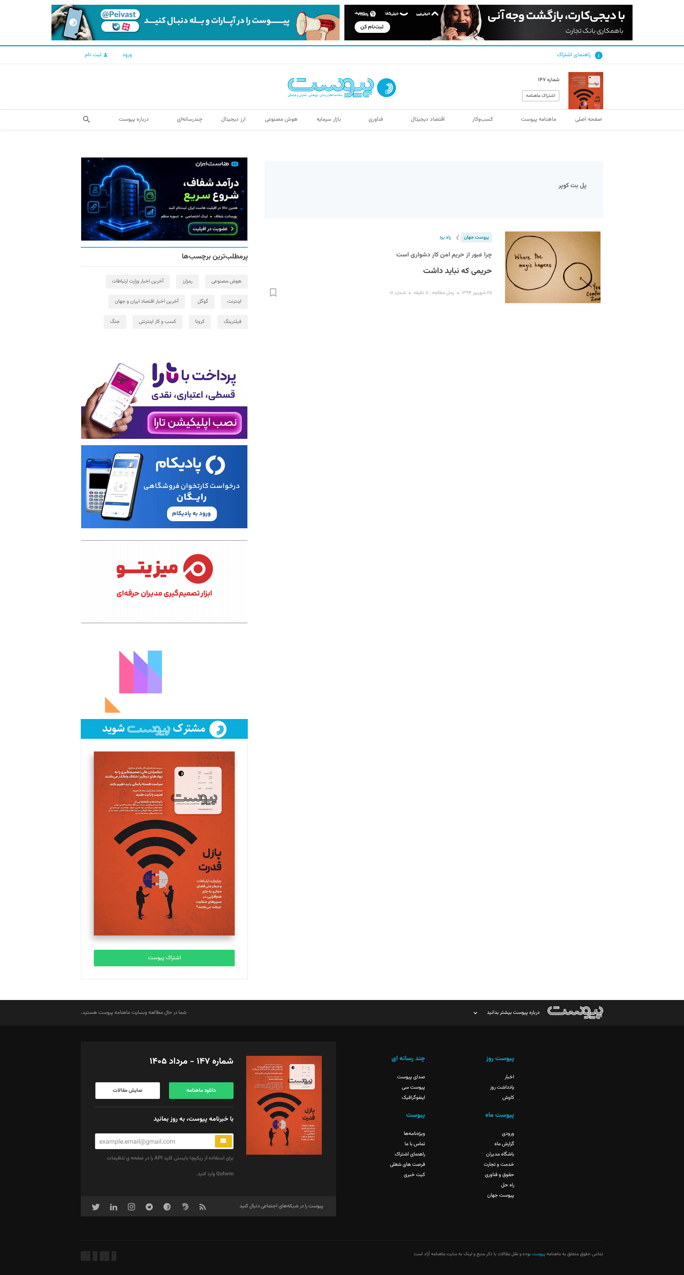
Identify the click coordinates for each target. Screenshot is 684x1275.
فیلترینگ (232, 322)
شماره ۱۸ (398, 292)
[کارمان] (164, 671)
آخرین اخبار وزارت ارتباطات (137, 281)
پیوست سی (413, 1087)
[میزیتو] (164, 581)
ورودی (508, 1134)
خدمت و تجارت (499, 1165)
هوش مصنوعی (226, 281)
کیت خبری (414, 1175)
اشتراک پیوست (164, 958)
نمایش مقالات (127, 1091)
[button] (86, 119)
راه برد (445, 237)
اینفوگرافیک (413, 1098)
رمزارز (187, 281)
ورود (127, 55)
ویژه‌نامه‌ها (414, 1134)
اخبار (509, 1077)
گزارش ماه (504, 1144)
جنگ (115, 322)
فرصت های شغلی (407, 1165)
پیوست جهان (476, 237)
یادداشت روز (502, 1087)
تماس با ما (415, 1144)
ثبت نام (94, 55)
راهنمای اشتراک (574, 55)
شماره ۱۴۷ (548, 80)
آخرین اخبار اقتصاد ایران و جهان (147, 301)
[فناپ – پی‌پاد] (164, 486)
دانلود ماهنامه (201, 1091)
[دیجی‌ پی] (488, 22)
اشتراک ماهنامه (540, 95)
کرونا (200, 322)
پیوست (538, 1254)
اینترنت (234, 301)
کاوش (508, 1098)
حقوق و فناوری (499, 1175)
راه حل (507, 1185)
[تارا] (164, 397)
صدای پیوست (411, 1077)
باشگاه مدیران (500, 1154)
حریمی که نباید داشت (457, 271)
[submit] (223, 1141)
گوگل (203, 301)
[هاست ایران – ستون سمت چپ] (164, 199)
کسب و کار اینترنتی (157, 322)
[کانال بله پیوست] (195, 22)
